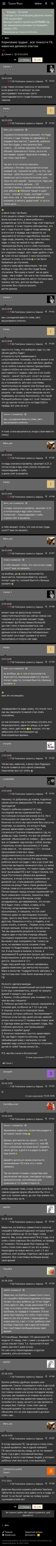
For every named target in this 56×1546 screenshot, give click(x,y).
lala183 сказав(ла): (12, 1290)
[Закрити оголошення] (51, 12)
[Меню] (4, 3)
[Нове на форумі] (46, 3)
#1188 (51, 606)
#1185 (51, 457)
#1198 (51, 1483)
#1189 (51, 662)
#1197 (51, 1438)
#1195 (51, 1283)
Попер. (26, 59)
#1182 (51, 123)
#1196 (51, 1376)
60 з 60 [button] (37, 59)
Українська (9, 1535)
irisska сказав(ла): (12, 560)
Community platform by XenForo (27, 1541)
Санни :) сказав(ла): (13, 414)
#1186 (51, 496)
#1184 (51, 343)
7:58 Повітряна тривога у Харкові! (27, 81)
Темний (8, 1532)
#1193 (51, 1118)
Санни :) (8, 54)
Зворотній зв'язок (33, 1532)
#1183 (51, 311)
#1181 (51, 81)
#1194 (51, 1221)
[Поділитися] (46, 81)
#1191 (51, 793)
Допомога (30, 1535)
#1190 (51, 758)
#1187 (51, 553)
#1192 (51, 1086)
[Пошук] (52, 3)
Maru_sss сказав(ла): (14, 129)
